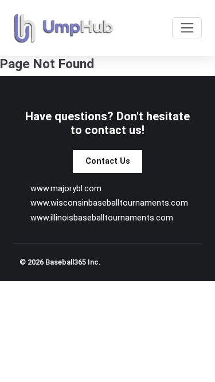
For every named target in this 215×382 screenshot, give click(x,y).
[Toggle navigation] (187, 27)
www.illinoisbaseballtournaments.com (101, 218)
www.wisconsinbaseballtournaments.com (109, 203)
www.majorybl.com (65, 189)
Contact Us (107, 161)
